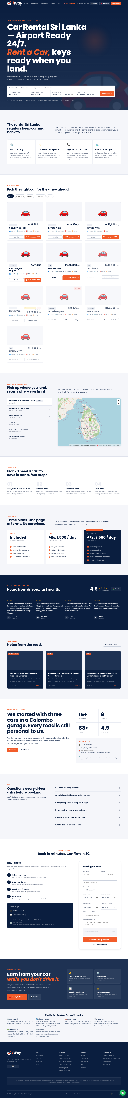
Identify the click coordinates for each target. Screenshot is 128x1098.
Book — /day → (33, 237)
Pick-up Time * (106, 894)
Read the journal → (112, 645)
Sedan (30, 196)
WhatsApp (107, 1061)
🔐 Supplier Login (116, 1094)
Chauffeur (24, 88)
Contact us (25, 750)
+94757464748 (86, 745)
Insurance (44, 4)
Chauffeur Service (65, 1058)
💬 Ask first (34, 997)
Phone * (103, 871)
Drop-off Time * (106, 903)
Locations (34, 4)
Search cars (107, 94)
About (53, 4)
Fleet (26, 4)
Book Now (12, 750)
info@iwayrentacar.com (89, 748)
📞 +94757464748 (83, 4)
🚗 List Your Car (69, 4)
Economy (20, 196)
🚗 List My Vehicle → (17, 997)
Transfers (48, 88)
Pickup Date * (87, 894)
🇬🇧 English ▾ (105, 4)
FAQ (59, 4)
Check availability (110, 277)
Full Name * (87, 871)
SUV (50, 196)
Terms (83, 1068)
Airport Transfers (64, 1055)
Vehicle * (86, 886)
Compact (40, 196)
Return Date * (87, 903)
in (17, 1066)
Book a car (116, 4)
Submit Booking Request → (100, 940)
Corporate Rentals (65, 1065)
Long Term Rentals (65, 1061)
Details (16, 237)
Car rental (13, 88)
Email (84, 879)
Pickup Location (89, 911)
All (10, 196)
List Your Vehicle (64, 1071)
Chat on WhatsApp (19, 915)
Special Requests (89, 919)
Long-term (36, 88)
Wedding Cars (63, 1068)
